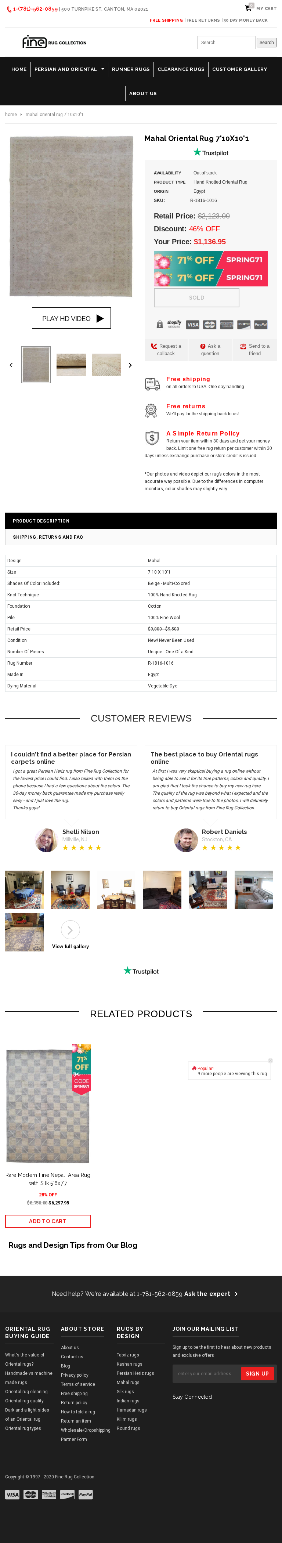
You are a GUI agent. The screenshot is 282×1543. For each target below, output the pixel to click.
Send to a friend (258, 349)
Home (11, 114)
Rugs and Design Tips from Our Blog (73, 1245)
